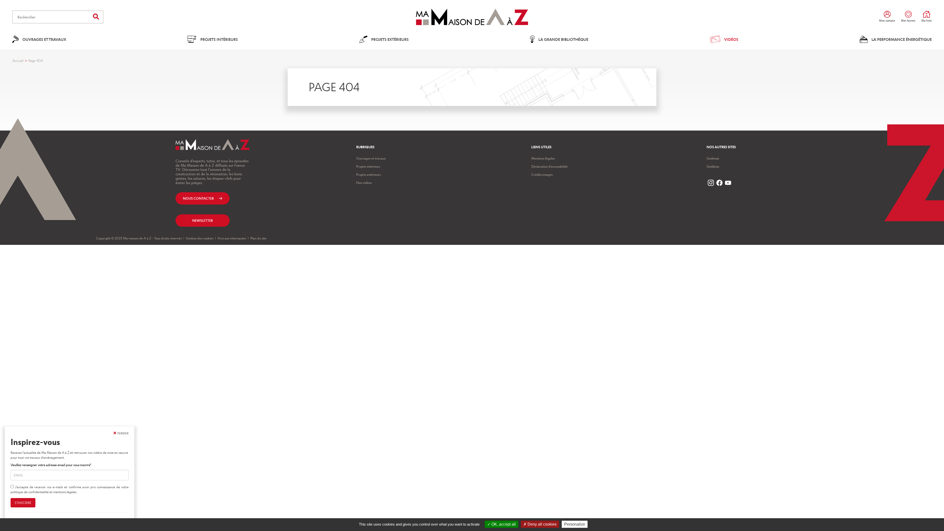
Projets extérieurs (368, 174)
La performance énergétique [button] (901, 39)
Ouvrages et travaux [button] (44, 39)
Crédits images (542, 174)
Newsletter (202, 220)
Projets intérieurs (368, 166)
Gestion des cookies (199, 238)
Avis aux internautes (231, 238)
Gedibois (713, 166)
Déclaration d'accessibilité (549, 166)
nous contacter (198, 198)
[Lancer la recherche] (96, 16)
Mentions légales (543, 158)
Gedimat (713, 158)
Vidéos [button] (731, 39)
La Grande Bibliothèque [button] (563, 39)
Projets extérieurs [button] (390, 39)
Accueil (17, 60)
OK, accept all (503, 524)
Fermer (123, 433)
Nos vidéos (364, 182)
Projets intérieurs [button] (219, 39)
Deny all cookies (542, 524)
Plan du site (258, 238)
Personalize (574, 524)
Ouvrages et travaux (371, 158)
